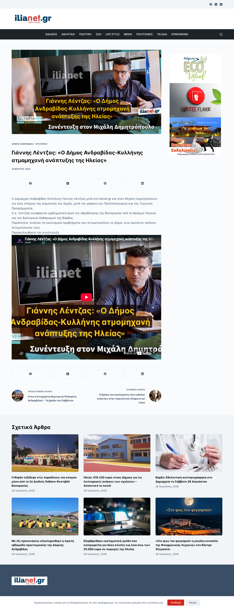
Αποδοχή (176, 602)
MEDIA (128, 34)
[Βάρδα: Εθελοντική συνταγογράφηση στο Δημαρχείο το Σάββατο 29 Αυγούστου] (189, 453)
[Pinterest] (105, 183)
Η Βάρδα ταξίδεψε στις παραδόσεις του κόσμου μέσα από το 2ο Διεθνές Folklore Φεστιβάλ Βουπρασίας (44, 481)
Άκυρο (192, 602)
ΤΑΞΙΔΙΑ (162, 34)
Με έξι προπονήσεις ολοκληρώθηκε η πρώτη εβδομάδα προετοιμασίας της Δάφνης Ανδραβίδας (43, 545)
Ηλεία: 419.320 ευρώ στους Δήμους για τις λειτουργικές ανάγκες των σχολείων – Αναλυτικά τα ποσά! (113, 481)
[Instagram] (221, 4)
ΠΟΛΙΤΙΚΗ (85, 34)
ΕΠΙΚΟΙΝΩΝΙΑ (179, 34)
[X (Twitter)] (216, 4)
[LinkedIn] (142, 183)
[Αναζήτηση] (221, 34)
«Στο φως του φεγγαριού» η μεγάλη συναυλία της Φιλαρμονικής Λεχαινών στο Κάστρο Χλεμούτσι (187, 545)
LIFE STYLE (113, 34)
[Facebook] (211, 4)
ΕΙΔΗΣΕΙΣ (51, 34)
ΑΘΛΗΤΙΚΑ (68, 34)
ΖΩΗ (98, 34)
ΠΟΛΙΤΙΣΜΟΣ (144, 34)
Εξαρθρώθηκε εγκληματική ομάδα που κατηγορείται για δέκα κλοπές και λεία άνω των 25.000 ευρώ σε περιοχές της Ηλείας (117, 545)
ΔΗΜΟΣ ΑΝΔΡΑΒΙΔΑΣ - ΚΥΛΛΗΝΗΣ (29, 144)
